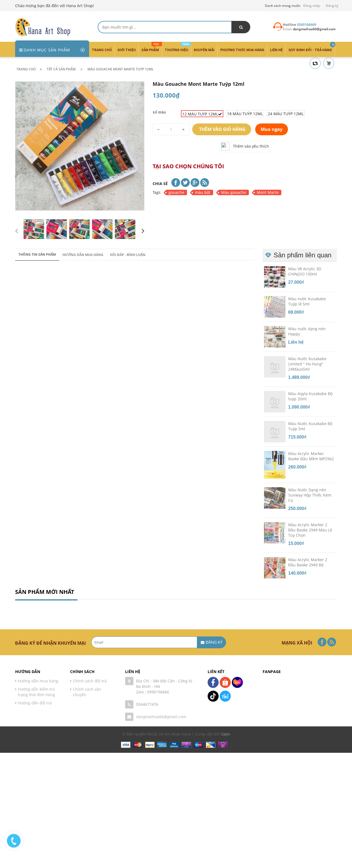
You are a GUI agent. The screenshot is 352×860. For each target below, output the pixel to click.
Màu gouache (233, 192)
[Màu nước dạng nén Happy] (274, 336)
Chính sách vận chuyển (87, 692)
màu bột (202, 192)
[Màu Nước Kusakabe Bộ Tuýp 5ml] (274, 431)
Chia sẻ (160, 183)
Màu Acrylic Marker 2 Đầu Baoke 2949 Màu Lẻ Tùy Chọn (310, 530)
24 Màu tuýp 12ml (286, 113)
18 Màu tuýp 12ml (245, 113)
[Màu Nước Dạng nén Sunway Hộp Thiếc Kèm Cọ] (274, 497)
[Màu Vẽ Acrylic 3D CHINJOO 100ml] (274, 276)
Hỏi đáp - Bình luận (127, 254)
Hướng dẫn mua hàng (82, 254)
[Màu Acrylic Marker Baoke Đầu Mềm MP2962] (274, 464)
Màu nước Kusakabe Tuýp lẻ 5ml (307, 301)
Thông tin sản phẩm (37, 254)
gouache (176, 192)
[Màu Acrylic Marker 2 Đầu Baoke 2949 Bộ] (274, 567)
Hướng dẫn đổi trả (35, 702)
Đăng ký (332, 5)
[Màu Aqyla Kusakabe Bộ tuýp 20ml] (274, 401)
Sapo (225, 734)
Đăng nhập (311, 5)
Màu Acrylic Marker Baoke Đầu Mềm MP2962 (311, 456)
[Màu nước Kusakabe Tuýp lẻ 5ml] (274, 306)
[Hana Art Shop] (42, 26)
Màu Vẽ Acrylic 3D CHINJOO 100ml (304, 271)
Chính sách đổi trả (90, 680)
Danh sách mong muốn (282, 5)
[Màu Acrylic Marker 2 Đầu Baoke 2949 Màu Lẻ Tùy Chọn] (274, 532)
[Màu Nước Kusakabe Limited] (274, 366)
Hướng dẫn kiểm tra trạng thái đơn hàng (36, 692)
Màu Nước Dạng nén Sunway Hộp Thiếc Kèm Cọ (309, 495)
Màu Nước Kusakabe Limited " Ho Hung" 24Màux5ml (307, 364)
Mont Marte (268, 192)
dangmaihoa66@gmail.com (161, 716)
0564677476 (147, 704)
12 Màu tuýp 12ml (200, 114)
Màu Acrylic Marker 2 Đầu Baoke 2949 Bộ (307, 562)
